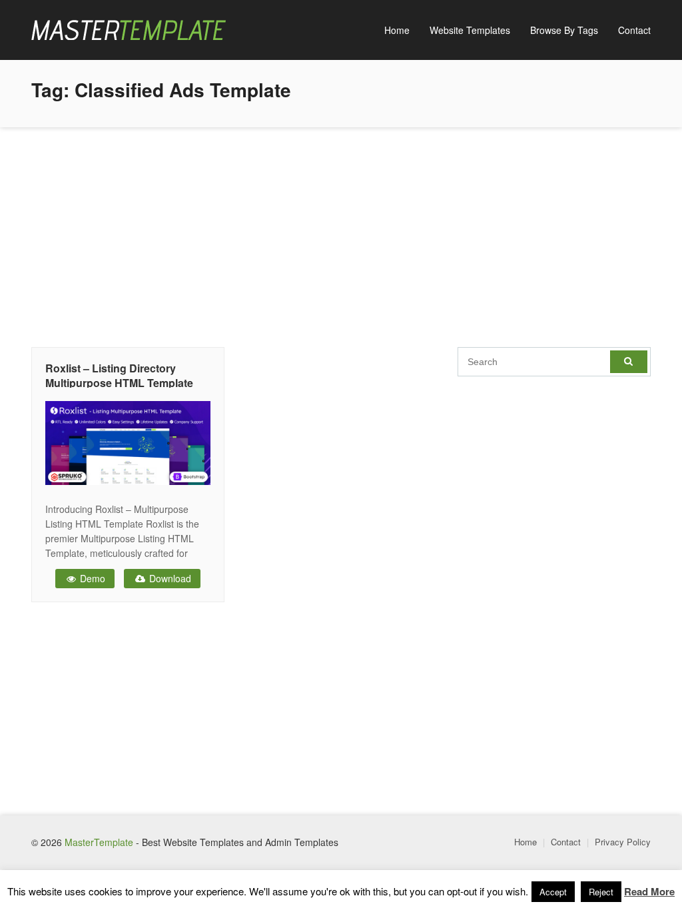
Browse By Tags (564, 30)
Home (397, 30)
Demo (91, 578)
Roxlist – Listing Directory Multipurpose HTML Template (119, 375)
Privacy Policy (623, 841)
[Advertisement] (341, 234)
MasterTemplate (99, 842)
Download (169, 578)
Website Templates (470, 30)
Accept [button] (553, 891)
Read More (649, 891)
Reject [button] (601, 891)
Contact (634, 30)
